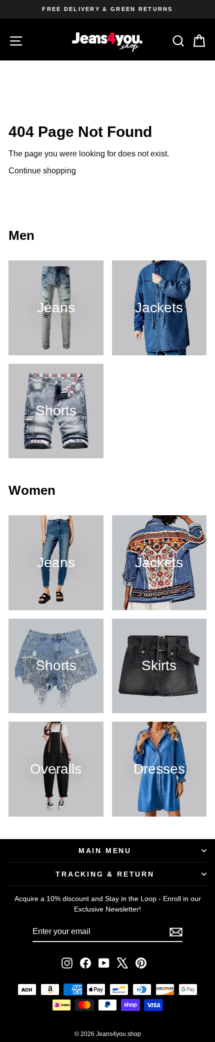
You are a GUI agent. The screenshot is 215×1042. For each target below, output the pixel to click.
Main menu (105, 851)
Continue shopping (42, 170)
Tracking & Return (105, 874)
